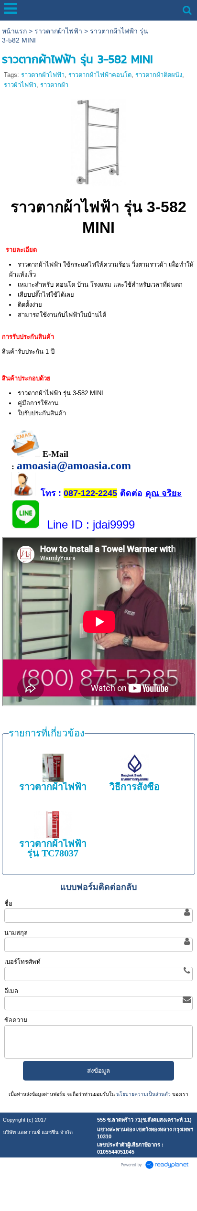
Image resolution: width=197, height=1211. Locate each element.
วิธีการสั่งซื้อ (134, 786)
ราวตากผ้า (54, 84)
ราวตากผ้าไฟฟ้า (58, 31)
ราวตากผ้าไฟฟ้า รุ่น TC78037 (53, 848)
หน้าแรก (14, 31)
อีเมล (11, 991)
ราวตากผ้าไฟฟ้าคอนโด (99, 74)
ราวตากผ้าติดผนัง (158, 74)
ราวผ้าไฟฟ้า (20, 84)
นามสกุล (16, 932)
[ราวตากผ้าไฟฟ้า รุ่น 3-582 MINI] (98, 141)
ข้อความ (16, 1020)
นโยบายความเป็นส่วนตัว (143, 1094)
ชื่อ (8, 903)
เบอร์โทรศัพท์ (22, 961)
